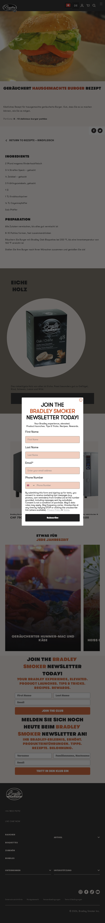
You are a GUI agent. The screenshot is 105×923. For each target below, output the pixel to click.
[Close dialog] (80, 400)
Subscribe (52, 518)
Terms (66, 510)
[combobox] (30, 485)
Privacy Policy (54, 510)
